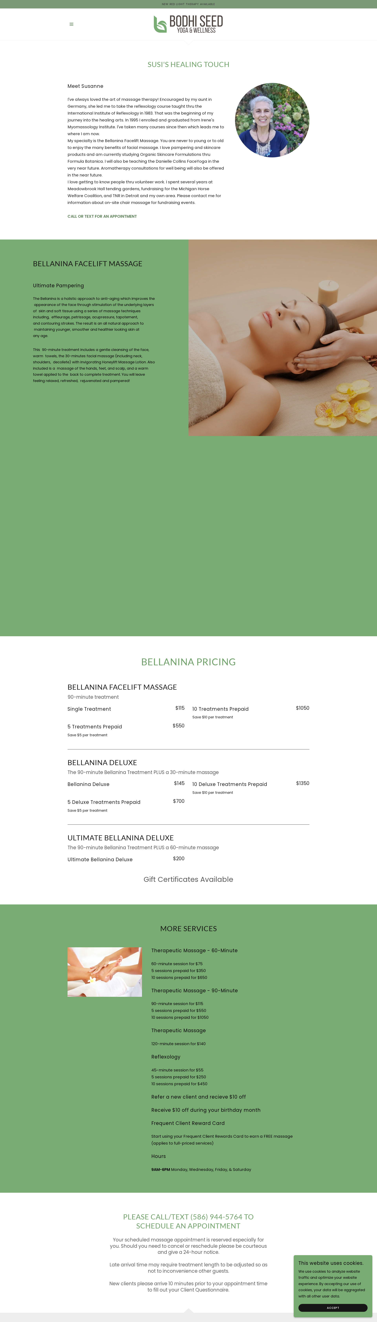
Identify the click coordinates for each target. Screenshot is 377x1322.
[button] (71, 24)
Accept (333, 1308)
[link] (188, 23)
